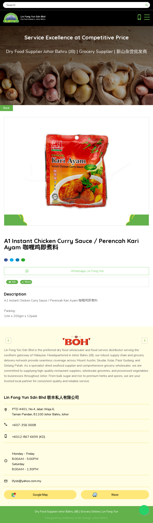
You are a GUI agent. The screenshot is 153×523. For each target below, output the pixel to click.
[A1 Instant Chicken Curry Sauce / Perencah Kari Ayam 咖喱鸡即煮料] (76, 171)
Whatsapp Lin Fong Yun (87, 271)
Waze (115, 494)
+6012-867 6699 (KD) (28, 437)
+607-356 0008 (24, 425)
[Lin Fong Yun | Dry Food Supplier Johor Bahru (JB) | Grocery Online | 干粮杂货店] (24, 22)
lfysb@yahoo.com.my (26, 481)
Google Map (40, 494)
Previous (8, 340)
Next (145, 340)
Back (6, 108)
